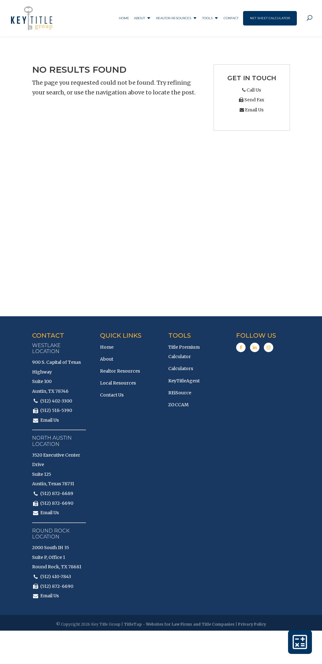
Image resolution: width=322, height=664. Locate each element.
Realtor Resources (173, 18)
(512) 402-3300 (56, 401)
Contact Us (112, 395)
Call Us (253, 90)
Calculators (180, 368)
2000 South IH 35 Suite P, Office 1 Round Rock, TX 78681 (56, 557)
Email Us (254, 110)
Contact (231, 18)
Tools (207, 18)
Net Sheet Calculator (270, 18)
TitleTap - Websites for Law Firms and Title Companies (179, 624)
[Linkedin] (254, 347)
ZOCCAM (178, 405)
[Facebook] (241, 347)
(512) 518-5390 (56, 410)
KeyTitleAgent (184, 381)
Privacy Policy (252, 624)
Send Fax (253, 100)
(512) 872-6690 (56, 503)
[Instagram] (268, 347)
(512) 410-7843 (55, 576)
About (139, 18)
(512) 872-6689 (56, 493)
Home (124, 18)
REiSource (179, 393)
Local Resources (118, 383)
